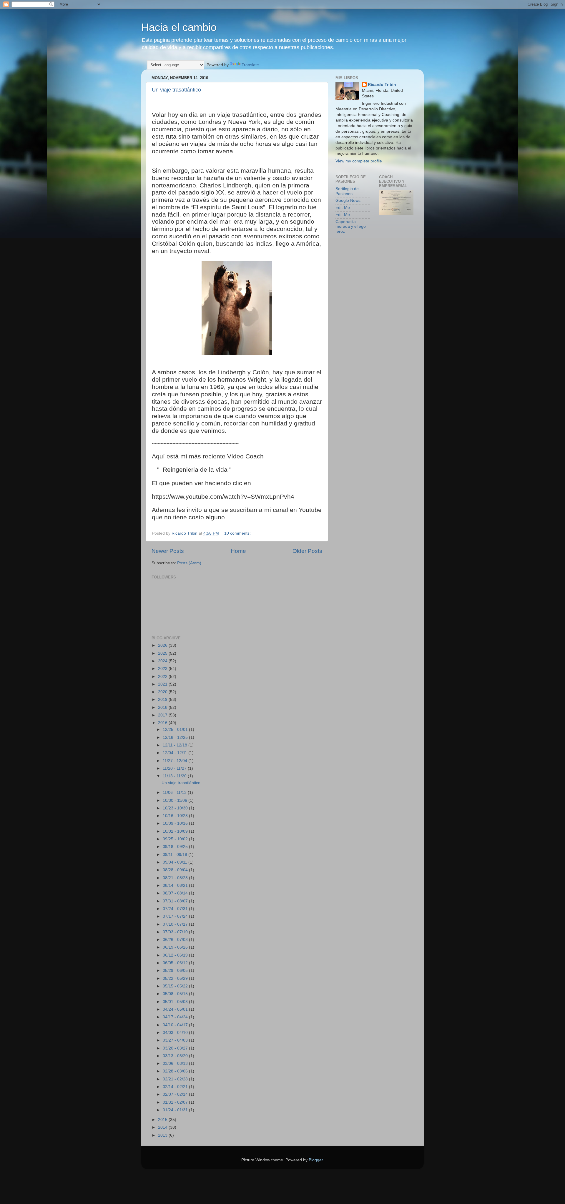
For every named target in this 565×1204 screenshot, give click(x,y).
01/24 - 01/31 (176, 1110)
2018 (163, 707)
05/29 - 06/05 (176, 970)
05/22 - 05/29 (176, 978)
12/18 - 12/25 (176, 737)
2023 (163, 668)
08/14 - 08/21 (176, 885)
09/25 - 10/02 (176, 839)
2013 (163, 1135)
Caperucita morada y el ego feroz (350, 226)
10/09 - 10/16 (176, 823)
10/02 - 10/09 (176, 831)
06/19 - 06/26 (176, 947)
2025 (163, 653)
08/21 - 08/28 (176, 878)
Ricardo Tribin (382, 84)
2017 (163, 715)
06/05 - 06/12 (176, 963)
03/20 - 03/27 (176, 1048)
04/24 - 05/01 (176, 1009)
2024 (163, 661)
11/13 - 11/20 (175, 776)
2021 (163, 684)
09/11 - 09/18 (175, 854)
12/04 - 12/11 (175, 753)
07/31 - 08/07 (176, 901)
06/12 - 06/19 (176, 955)
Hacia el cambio (179, 27)
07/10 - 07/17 (176, 924)
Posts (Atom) (189, 563)
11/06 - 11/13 (175, 792)
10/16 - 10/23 (176, 816)
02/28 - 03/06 (176, 1071)
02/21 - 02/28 (176, 1079)
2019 (163, 699)
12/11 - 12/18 (175, 745)
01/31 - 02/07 (176, 1102)
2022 (163, 676)
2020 (163, 692)
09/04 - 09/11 (175, 862)
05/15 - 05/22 (176, 986)
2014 (163, 1127)
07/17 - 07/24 (176, 916)
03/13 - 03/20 (176, 1056)
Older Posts (307, 551)
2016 (163, 723)
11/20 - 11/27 (175, 768)
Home (238, 551)
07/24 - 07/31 (176, 909)
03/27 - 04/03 (176, 1040)
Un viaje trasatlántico (176, 90)
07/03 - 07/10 (176, 932)
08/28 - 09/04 (176, 870)
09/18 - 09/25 (176, 846)
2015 (163, 1119)
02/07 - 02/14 (176, 1094)
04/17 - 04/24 (176, 1017)
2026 (163, 645)
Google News (347, 200)
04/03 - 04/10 (176, 1032)
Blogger (316, 1160)
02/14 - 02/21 (176, 1087)
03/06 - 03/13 (176, 1063)
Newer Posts (168, 551)
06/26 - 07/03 (176, 939)
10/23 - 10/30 (176, 808)
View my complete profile (358, 161)
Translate (250, 65)
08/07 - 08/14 (176, 893)
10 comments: (238, 533)
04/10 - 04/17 (176, 1025)
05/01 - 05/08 (176, 1002)
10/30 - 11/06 (175, 800)
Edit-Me (342, 207)
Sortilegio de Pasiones (347, 191)
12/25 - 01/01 (176, 729)
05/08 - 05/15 (176, 994)
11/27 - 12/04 (175, 761)
